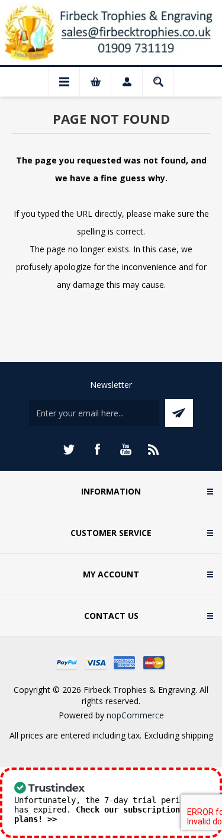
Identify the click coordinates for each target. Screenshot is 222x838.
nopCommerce (135, 715)
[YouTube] (125, 449)
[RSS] (153, 449)
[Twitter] (68, 449)
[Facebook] (97, 449)
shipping (197, 735)
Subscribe (179, 413)
